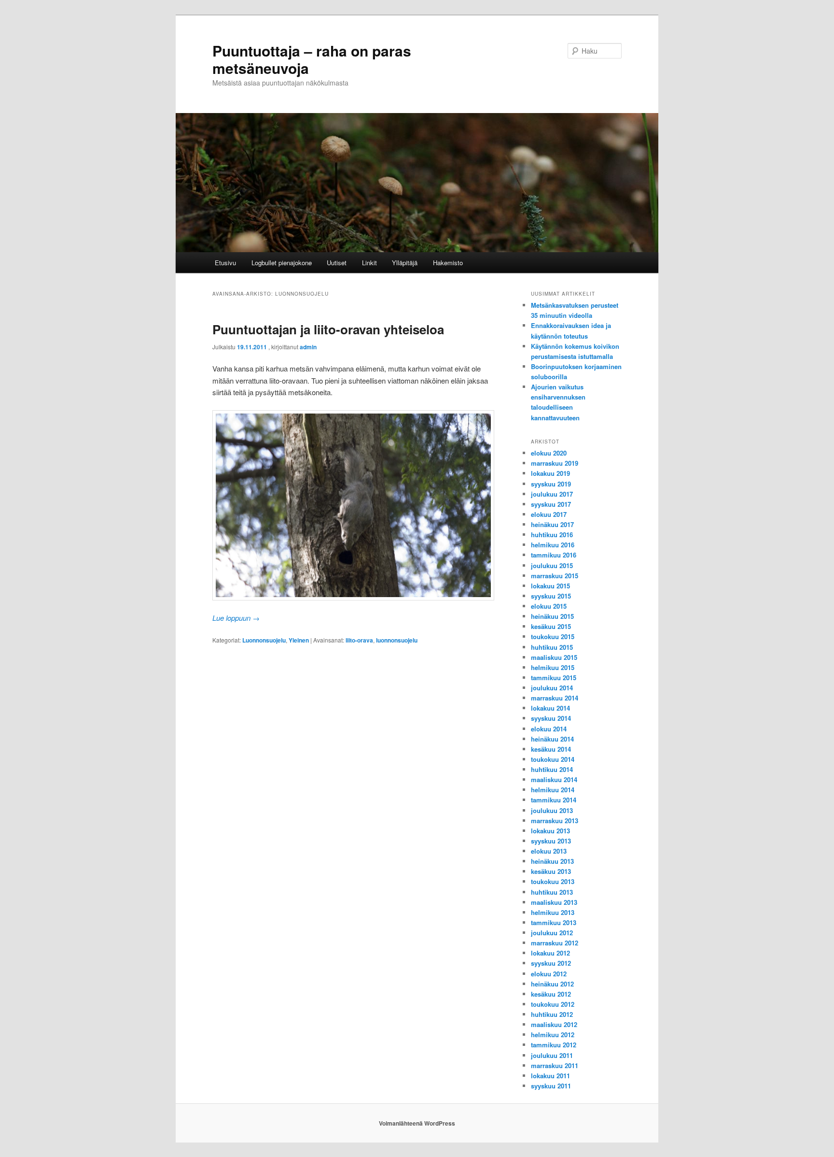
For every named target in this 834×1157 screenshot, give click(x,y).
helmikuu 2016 (552, 544)
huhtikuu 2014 (552, 769)
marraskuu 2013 (554, 820)
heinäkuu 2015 (552, 616)
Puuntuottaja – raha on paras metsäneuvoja (311, 59)
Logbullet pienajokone (281, 262)
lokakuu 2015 (550, 585)
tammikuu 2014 (553, 799)
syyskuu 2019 (551, 483)
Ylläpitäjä (404, 262)
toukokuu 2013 (552, 881)
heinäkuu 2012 (552, 983)
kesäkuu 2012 (551, 994)
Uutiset (337, 262)
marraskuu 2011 (554, 1065)
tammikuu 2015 (553, 677)
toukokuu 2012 (552, 1004)
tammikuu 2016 (553, 554)
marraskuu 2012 (554, 942)
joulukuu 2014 (552, 687)
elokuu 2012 (549, 973)
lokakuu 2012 (550, 952)
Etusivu (225, 262)
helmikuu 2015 (552, 667)
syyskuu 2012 (551, 963)
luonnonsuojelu (396, 640)
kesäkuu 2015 (551, 626)
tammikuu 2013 (553, 922)
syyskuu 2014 (551, 718)
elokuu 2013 (549, 851)
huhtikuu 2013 (552, 892)
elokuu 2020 (549, 452)
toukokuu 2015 (552, 636)
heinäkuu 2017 (552, 524)
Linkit (369, 262)
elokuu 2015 (549, 606)
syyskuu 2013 (551, 840)
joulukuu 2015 (552, 565)
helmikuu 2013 (552, 912)
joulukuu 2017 (552, 494)
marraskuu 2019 (554, 463)
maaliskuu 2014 (554, 779)
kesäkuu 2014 (551, 749)
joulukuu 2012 (552, 932)
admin (308, 347)
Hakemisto (448, 262)
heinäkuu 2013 (552, 861)
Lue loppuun (236, 618)
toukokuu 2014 (552, 759)
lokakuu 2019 (550, 473)
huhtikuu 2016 (552, 534)
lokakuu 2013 (550, 830)
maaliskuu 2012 (554, 1024)
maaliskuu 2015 (554, 657)
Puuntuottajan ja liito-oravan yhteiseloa (328, 329)
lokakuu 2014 (550, 708)
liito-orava (359, 640)
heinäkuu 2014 (552, 738)
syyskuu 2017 (551, 504)
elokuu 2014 (549, 728)
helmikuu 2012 (552, 1034)
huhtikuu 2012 (552, 1014)
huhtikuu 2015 (552, 647)
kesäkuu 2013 (551, 871)
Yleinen (299, 640)
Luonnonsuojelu (264, 640)
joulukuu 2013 (552, 810)
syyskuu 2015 (551, 595)
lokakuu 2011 (550, 1075)
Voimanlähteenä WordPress (417, 1123)
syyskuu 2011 (551, 1085)
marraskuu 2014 (554, 697)
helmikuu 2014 (552, 789)
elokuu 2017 (549, 514)
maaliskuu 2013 (554, 902)
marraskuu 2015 (554, 575)
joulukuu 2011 (552, 1055)
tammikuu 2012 (553, 1044)
